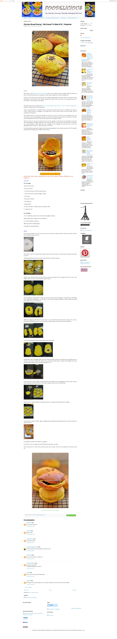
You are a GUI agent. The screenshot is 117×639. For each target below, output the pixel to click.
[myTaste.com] (50, 615)
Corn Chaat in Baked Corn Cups (89, 83)
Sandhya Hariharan (31, 563)
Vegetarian (39, 26)
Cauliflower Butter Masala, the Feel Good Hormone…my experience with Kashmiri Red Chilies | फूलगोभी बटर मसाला (87, 57)
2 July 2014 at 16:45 (30, 534)
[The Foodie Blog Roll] (76, 608)
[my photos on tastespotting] (86, 230)
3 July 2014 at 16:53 (30, 568)
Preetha (28, 572)
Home (50, 590)
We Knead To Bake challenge (40, 93)
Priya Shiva (29, 522)
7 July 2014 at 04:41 (30, 584)
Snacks (33, 26)
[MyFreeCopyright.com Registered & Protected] (86, 263)
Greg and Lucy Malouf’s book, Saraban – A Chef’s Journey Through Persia (59, 105)
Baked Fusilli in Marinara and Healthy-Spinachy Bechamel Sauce (90, 152)
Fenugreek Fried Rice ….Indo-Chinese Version (90, 176)
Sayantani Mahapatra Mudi (32, 546)
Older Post (74, 590)
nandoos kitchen (30, 538)
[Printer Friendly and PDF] (71, 516)
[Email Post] (26, 514)
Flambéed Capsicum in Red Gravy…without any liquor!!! (89, 111)
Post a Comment (28, 587)
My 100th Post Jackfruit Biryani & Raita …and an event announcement (90, 98)
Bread (30, 26)
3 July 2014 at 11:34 (30, 558)
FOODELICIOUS (84, 42)
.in (51, 605)
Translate (89, 25)
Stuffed (35, 26)
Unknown (29, 530)
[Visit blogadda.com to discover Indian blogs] (25, 622)
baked (28, 26)
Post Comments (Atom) (33, 592)
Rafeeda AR (29, 555)
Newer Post (26, 590)
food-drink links (25, 619)
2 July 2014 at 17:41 (30, 542)
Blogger (83, 630)
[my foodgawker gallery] (86, 243)
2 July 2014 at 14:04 (30, 526)
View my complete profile (85, 37)
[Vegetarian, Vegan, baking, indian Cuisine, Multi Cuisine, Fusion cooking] (34, 614)
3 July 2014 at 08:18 (30, 550)
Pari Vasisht (33, 514)
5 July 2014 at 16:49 (30, 576)
